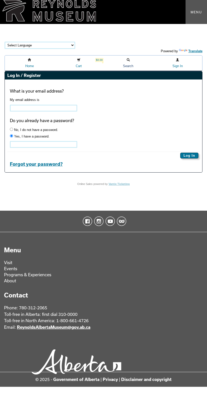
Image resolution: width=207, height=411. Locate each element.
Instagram (98, 221)
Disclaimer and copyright (146, 379)
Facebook (86, 221)
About (10, 280)
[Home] (103, 12)
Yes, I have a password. (31, 136)
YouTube (109, 221)
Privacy (110, 379)
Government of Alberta (76, 379)
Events (10, 268)
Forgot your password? (36, 164)
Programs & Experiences (27, 274)
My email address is (24, 100)
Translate (195, 51)
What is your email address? (37, 91)
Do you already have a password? (42, 120)
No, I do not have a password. (35, 130)
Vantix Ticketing (119, 183)
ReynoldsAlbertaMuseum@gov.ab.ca (53, 327)
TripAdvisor (120, 221)
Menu (196, 12)
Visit (8, 262)
